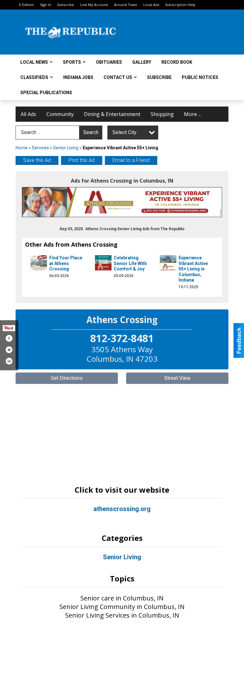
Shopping (162, 114)
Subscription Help (180, 4)
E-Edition (26, 4)
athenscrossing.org (122, 509)
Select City (124, 132)
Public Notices (200, 77)
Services (40, 147)
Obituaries (109, 62)
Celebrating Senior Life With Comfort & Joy (130, 263)
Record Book (176, 62)
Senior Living (65, 147)
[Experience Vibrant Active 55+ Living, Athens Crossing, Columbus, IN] (122, 202)
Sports (72, 62)
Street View (177, 378)
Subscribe (65, 4)
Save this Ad (37, 160)
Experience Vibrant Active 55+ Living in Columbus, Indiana (193, 268)
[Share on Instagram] (9, 361)
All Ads (28, 114)
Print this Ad (82, 160)
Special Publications (46, 92)
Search (90, 132)
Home (22, 147)
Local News (34, 62)
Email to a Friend (131, 160)
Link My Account (94, 4)
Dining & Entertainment (112, 114)
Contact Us (118, 77)
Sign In (45, 4)
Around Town (125, 4)
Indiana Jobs (78, 77)
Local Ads (151, 4)
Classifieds (34, 77)
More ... (192, 114)
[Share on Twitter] (9, 349)
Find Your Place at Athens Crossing (65, 263)
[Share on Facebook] (9, 338)
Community (60, 114)
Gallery (141, 62)
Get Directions (67, 378)
